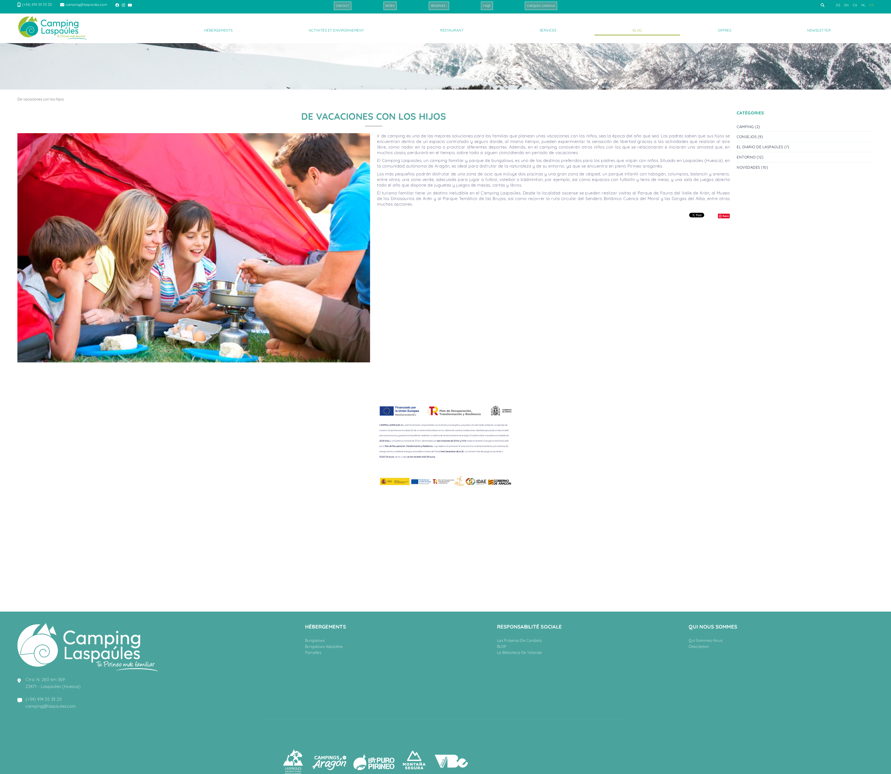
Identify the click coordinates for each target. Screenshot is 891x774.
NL (863, 5)
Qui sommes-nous (706, 640)
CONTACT (342, 5)
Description (699, 646)
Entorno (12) (750, 157)
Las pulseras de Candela (519, 640)
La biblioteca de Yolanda (519, 652)
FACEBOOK (117, 5)
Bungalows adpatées (324, 646)
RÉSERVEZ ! (439, 5)
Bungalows (315, 640)
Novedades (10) (752, 167)
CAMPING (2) (748, 126)
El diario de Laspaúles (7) (763, 147)
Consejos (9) (750, 136)
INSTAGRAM (124, 5)
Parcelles (313, 652)
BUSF (502, 646)
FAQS (487, 5)
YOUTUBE (130, 5)
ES (838, 5)
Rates (390, 5)
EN (846, 5)
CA (855, 5)
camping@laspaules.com (86, 4)
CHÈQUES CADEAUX (541, 5)
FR (871, 5)
